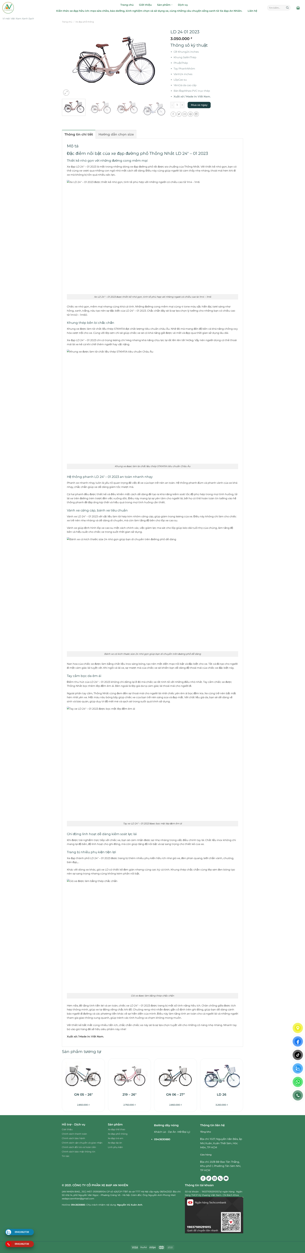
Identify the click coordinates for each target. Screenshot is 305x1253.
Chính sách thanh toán (74, 1133)
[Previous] (68, 62)
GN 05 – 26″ (83, 1094)
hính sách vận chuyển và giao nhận (82, 1142)
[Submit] (287, 7)
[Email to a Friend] (184, 114)
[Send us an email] (214, 1178)
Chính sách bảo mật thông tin (78, 1151)
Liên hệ (252, 10)
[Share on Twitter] (179, 114)
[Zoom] (66, 92)
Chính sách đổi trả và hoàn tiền (79, 1147)
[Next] (159, 62)
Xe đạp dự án (115, 1142)
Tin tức (65, 1156)
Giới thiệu (145, 4)
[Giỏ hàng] (298, 7)
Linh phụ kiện (115, 1147)
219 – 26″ (129, 1094)
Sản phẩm (163, 4)
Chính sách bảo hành (73, 1138)
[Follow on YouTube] (226, 1178)
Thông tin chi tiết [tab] (78, 134)
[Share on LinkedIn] (196, 114)
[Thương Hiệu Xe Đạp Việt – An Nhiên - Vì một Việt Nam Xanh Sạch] (22, 8)
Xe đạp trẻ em (115, 1138)
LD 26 (221, 1094)
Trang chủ (127, 4)
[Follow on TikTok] (208, 1178)
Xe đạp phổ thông (84, 22)
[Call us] (220, 1178)
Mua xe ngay (199, 104)
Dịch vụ (183, 4)
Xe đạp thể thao (116, 1129)
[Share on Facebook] (173, 114)
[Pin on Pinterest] (190, 114)
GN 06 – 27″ (175, 1094)
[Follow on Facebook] (203, 1178)
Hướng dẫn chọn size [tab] (116, 134)
